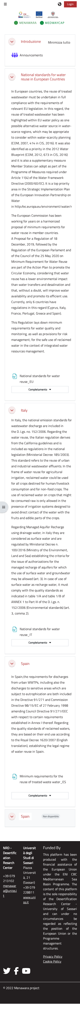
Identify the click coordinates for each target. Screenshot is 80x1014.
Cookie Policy (52, 961)
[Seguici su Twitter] (7, 971)
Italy (24, 410)
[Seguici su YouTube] (26, 971)
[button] (60, 4)
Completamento (38, 389)
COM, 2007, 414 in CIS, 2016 (32, 143)
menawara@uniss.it (10, 890)
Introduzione (31, 41)
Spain (25, 663)
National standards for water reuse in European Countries (43, 77)
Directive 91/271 (32, 699)
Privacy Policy (52, 956)
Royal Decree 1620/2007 (38, 739)
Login (70, 4)
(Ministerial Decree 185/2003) (47, 454)
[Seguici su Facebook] (16, 971)
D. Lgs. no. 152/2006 (31, 431)
